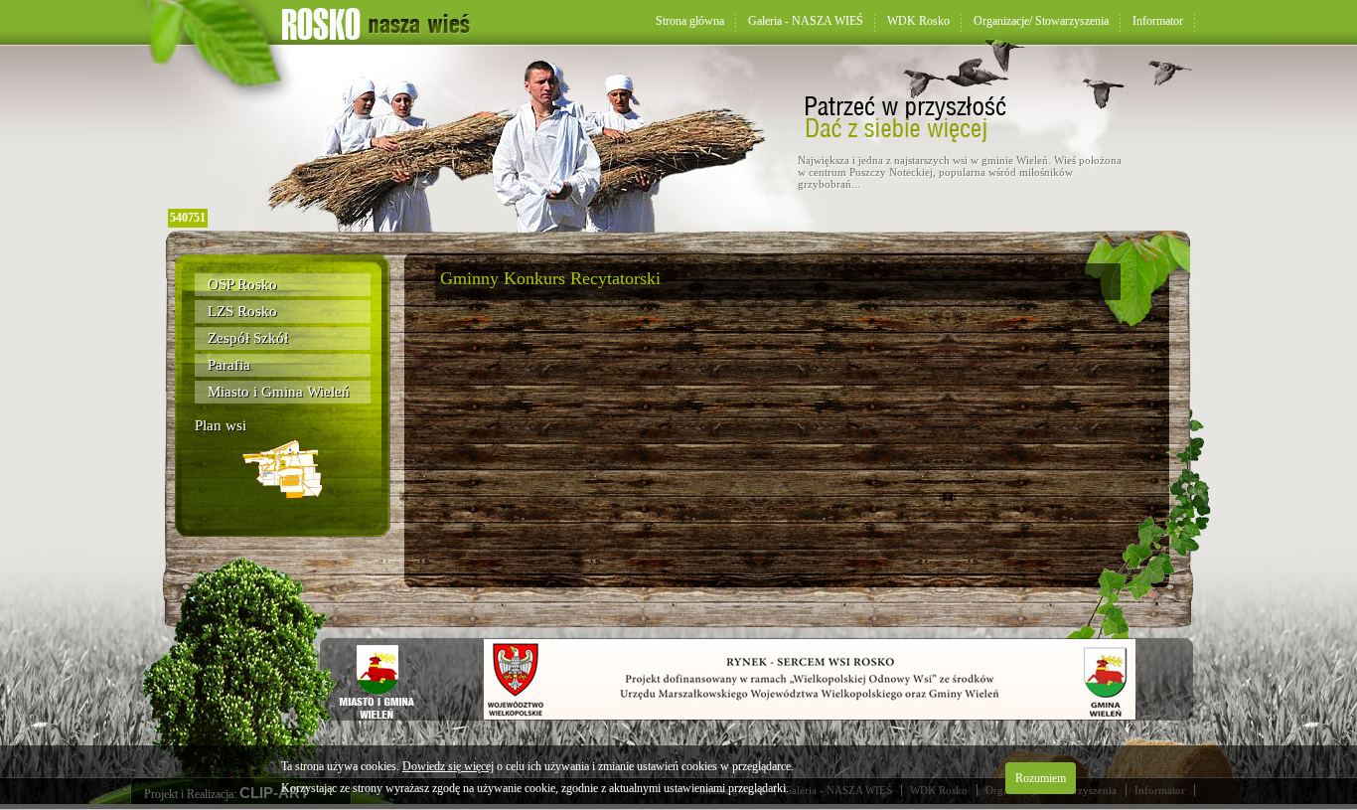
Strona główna (690, 21)
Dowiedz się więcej (448, 766)
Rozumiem (1040, 778)
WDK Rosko (918, 21)
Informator (1157, 21)
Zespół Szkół (248, 338)
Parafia (229, 365)
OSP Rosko (242, 284)
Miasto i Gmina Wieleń (279, 392)
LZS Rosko (242, 311)
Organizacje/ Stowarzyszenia (1041, 21)
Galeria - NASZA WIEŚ (805, 21)
